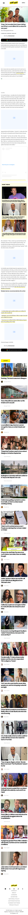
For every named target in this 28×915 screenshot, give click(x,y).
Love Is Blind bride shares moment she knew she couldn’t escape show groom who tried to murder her (14, 234)
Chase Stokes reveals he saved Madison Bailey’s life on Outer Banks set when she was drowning (14, 711)
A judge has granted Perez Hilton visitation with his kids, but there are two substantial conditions (14, 842)
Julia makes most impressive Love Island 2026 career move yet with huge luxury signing (14, 869)
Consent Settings (14, 903)
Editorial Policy (14, 899)
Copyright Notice (14, 901)
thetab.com (11, 910)
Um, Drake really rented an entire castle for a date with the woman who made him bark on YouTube (14, 737)
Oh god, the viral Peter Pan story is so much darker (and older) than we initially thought (13, 554)
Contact (14, 890)
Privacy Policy (14, 905)
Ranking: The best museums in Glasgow (13, 378)
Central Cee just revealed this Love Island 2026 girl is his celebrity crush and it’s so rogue (14, 790)
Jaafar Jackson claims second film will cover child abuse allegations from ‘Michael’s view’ (13, 580)
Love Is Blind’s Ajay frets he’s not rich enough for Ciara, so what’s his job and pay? (13, 427)
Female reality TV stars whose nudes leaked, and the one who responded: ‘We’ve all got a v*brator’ (12, 659)
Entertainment (11, 35)
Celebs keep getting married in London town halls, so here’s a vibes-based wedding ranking (13, 502)
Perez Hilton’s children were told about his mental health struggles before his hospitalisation (14, 816)
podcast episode (20, 72)
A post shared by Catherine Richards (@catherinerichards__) (14, 179)
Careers (14, 894)
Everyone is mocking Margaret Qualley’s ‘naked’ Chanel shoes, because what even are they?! (13, 633)
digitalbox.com (15, 913)
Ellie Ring (6, 35)
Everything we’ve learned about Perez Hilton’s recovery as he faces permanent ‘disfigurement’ (13, 201)
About (14, 892)
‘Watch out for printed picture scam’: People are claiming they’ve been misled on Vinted (13, 528)
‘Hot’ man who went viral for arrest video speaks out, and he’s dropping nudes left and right (13, 685)
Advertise (14, 896)
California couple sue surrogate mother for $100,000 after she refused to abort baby (13, 606)
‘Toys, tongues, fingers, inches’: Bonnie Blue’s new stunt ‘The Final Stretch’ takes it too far (13, 217)
